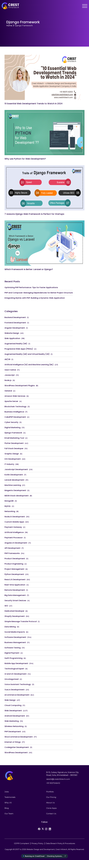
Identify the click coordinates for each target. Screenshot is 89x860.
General (8, 390)
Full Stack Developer (14, 448)
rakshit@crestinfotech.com (58, 779)
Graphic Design (12, 453)
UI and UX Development (16, 674)
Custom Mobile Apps (14, 522)
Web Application (12, 338)
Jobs (7, 792)
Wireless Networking (14, 726)
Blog (7, 808)
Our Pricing (51, 797)
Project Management (14, 569)
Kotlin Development (14, 474)
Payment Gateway (13, 527)
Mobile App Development (16, 663)
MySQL (8, 506)
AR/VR (7, 359)
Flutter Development (14, 443)
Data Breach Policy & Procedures (60, 843)
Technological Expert (14, 668)
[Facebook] (39, 829)
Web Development (13, 710)
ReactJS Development (15, 579)
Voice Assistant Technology (18, 684)
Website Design (12, 333)
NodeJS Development (15, 516)
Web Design (10, 700)
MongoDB (9, 501)
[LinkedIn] (50, 829)
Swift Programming (13, 658)
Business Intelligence (14, 411)
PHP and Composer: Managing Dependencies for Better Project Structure (39, 292)
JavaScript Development (16, 469)
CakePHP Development (15, 417)
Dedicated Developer (14, 611)
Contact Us (51, 813)
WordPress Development (16, 752)
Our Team (9, 813)
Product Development (15, 558)
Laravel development (14, 480)
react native (10, 369)
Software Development (15, 637)
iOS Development (13, 459)
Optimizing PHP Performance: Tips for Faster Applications (31, 287)
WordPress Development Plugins (20, 385)
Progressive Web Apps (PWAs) (19, 349)
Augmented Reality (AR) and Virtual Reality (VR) (27, 354)
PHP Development (13, 731)
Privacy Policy (37, 843)
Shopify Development (15, 616)
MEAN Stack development (17, 495)
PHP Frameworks (12, 553)
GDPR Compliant (21, 843)
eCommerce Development (17, 695)
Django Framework (13, 432)
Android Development (15, 715)
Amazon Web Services (15, 396)
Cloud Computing (13, 705)
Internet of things (13, 742)
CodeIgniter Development (17, 747)
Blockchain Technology (15, 406)
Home (9, 25)
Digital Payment (12, 653)
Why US (8, 803)
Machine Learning (13, 485)
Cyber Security (11, 422)
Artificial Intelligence (14, 532)
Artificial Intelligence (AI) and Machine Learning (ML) (29, 364)
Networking (10, 511)
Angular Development (15, 328)
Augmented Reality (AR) (16, 343)
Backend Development (15, 317)
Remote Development (15, 590)
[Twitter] (43, 829)
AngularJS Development (16, 542)
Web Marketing (12, 721)
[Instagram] (46, 829)
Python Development (14, 574)
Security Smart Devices (15, 600)
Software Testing (13, 647)
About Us (50, 803)
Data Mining (10, 626)
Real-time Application (15, 584)
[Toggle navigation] (84, 6)
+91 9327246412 (53, 783)
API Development (12, 548)
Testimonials (10, 797)
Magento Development (15, 490)
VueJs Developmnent (15, 689)
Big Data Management (15, 595)
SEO (6, 605)
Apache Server (11, 401)
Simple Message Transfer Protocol (21, 621)
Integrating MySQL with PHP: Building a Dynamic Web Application (35, 298)
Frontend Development (15, 322)
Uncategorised (12, 679)
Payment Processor (14, 537)
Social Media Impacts (15, 632)
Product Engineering (14, 563)
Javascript (10, 375)
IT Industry (9, 464)
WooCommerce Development (19, 736)
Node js (8, 380)
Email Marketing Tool (14, 438)
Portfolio (50, 792)
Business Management (15, 642)
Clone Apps (51, 808)
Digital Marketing (13, 427)
